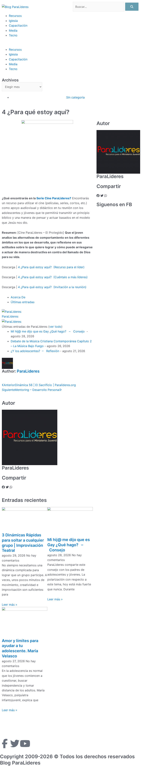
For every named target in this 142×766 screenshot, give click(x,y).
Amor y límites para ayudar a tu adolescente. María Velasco (20, 648)
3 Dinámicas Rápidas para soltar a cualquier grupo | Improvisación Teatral (23, 543)
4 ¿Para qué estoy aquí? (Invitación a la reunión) (52, 287)
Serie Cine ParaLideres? (53, 198)
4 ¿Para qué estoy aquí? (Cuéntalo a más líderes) (53, 277)
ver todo (55, 326)
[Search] (131, 7)
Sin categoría (75, 97)
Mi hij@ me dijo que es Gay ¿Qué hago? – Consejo (48, 331)
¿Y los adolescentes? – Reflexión (35, 351)
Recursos (15, 16)
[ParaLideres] (11, 311)
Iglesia (13, 21)
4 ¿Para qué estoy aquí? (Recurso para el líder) (51, 267)
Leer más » (9, 604)
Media (13, 30)
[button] (71, 44)
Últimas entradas (22, 302)
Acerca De (18, 297)
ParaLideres (10, 316)
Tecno (13, 35)
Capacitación (18, 25)
